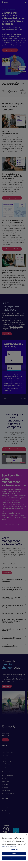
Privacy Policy (12, 846)
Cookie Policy (5, 846)
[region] (14, 847)
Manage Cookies (14, 849)
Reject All (14, 853)
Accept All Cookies (14, 858)
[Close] (26, 834)
